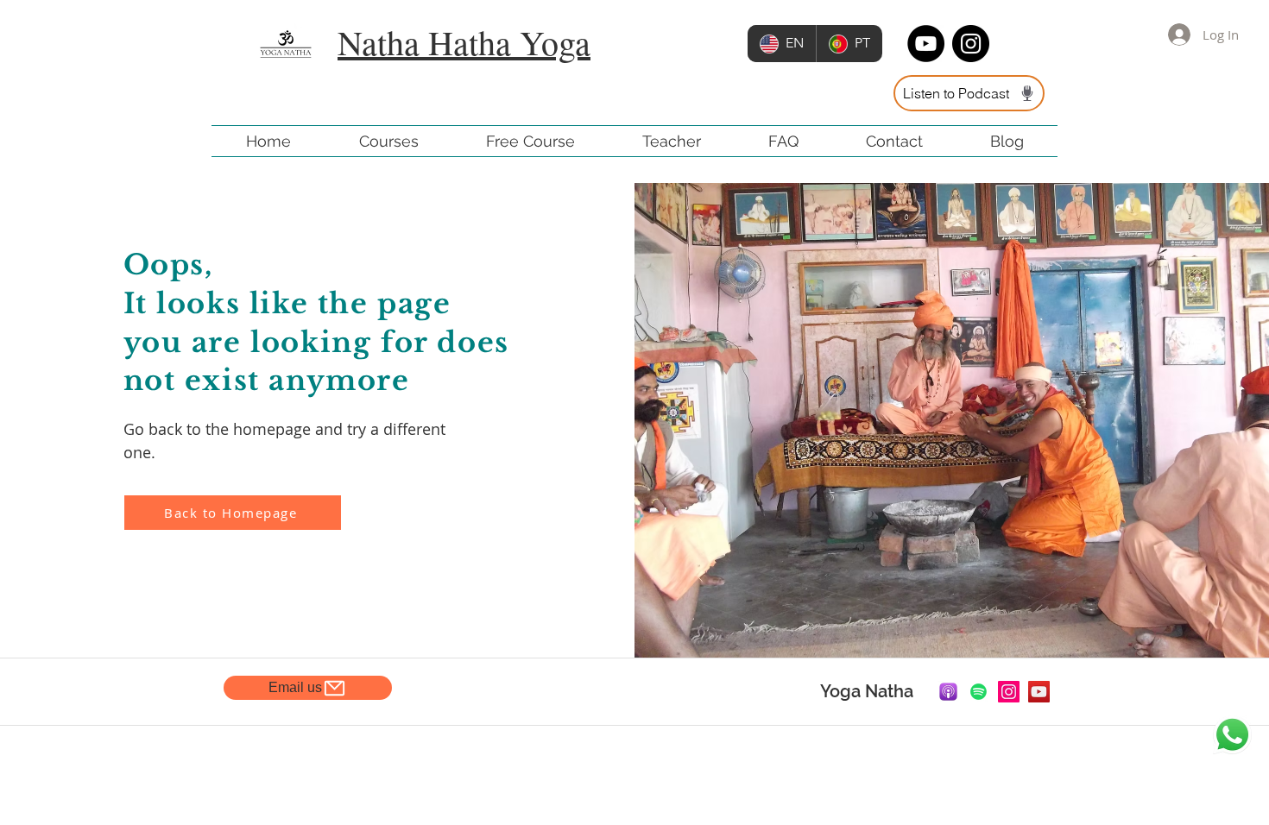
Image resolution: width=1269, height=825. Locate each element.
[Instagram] (1009, 691)
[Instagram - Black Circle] (970, 43)
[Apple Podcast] (948, 691)
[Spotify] (978, 691)
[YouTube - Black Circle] (925, 43)
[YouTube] (1039, 691)
